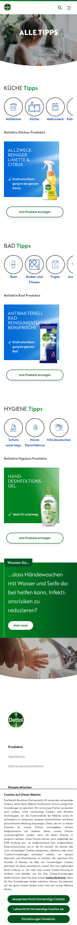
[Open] (60, 8)
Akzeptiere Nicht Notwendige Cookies (38, 899)
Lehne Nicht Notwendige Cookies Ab (38, 909)
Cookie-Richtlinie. (56, 877)
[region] (38, 857)
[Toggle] (69, 8)
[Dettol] (7, 7)
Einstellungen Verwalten (38, 919)
